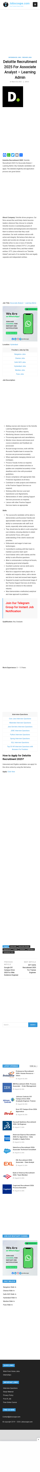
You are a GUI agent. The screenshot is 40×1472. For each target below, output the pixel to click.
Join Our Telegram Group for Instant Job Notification (20, 607)
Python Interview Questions (20, 735)
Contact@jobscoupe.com (11, 1417)
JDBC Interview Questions (20, 731)
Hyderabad (14, 345)
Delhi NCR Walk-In (9, 1294)
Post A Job (7, 1399)
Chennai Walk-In (9, 1291)
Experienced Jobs (15, 57)
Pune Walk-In (8, 1305)
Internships (7, 1375)
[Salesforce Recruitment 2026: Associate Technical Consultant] (7, 1155)
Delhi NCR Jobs (20, 362)
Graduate (22, 949)
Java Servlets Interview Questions (20, 727)
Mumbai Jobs (20, 370)
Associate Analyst (23, 946)
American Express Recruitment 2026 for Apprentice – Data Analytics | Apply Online (24, 1137)
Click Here (11, 772)
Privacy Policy (8, 1395)
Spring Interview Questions (20, 739)
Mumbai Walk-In (9, 1301)
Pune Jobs (20, 374)
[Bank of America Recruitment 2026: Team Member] (7, 1181)
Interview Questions (10, 1388)
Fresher (15, 949)
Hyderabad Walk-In (10, 1298)
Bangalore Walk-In (9, 1287)
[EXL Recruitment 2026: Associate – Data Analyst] (9, 1168)
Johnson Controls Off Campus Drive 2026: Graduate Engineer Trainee (26, 1099)
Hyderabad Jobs (20, 366)
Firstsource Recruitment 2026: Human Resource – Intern (25, 1073)
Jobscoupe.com (19, 3)
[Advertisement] (20, 32)
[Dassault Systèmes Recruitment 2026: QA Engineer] (7, 1130)
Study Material (8, 1392)
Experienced (7, 949)
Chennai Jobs (20, 358)
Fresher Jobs (27, 57)
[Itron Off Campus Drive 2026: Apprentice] (9, 1117)
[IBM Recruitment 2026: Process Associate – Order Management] (7, 1092)
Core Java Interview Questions (20, 719)
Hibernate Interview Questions (20, 723)
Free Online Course (10, 1402)
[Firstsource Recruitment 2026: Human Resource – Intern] (9, 1079)
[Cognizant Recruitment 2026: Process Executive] (7, 1193)
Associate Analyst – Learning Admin (23, 303)
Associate (13, 946)
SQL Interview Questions (20, 742)
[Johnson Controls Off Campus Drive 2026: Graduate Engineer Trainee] (9, 1104)
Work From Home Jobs (11, 1371)
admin (27, 82)
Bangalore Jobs (20, 354)
